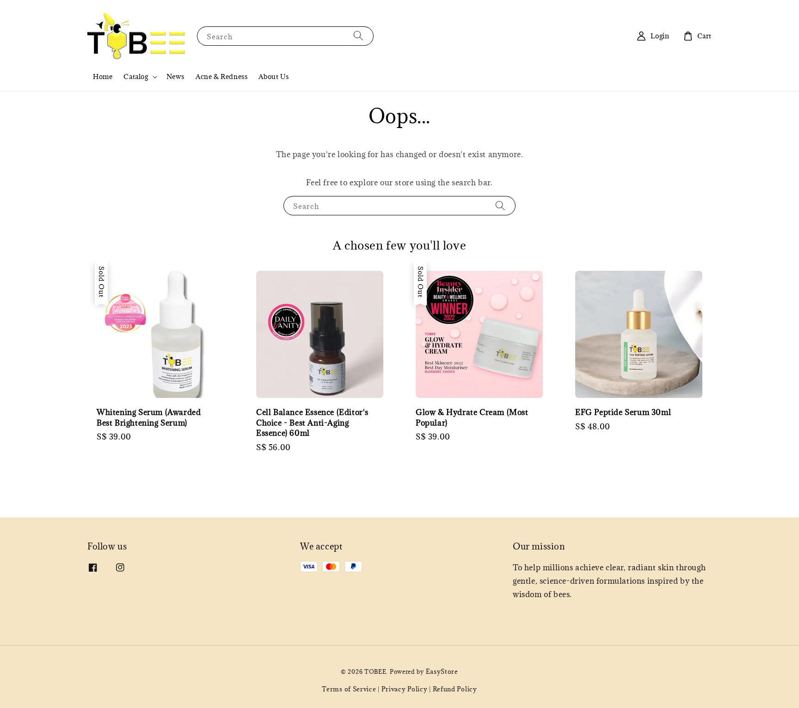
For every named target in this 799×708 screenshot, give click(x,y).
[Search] (358, 36)
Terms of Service (349, 689)
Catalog (135, 77)
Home (102, 76)
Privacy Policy (404, 689)
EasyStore (442, 671)
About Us (273, 76)
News (175, 76)
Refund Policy (455, 689)
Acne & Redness (221, 76)
